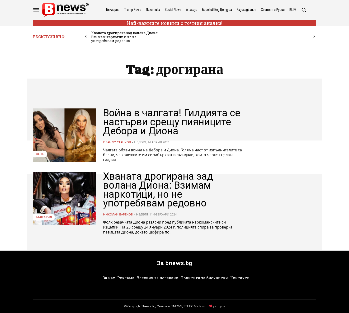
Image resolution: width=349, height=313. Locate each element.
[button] (303, 9)
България (44, 217)
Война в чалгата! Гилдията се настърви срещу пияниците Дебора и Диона (171, 122)
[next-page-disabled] (314, 36)
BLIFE (40, 154)
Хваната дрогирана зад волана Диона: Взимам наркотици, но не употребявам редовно (124, 37)
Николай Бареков (118, 214)
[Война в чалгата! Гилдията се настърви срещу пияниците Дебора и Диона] (64, 135)
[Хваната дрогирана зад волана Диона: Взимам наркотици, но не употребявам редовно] (64, 198)
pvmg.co (219, 306)
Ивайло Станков (117, 142)
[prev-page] (86, 36)
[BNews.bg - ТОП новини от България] (65, 9)
